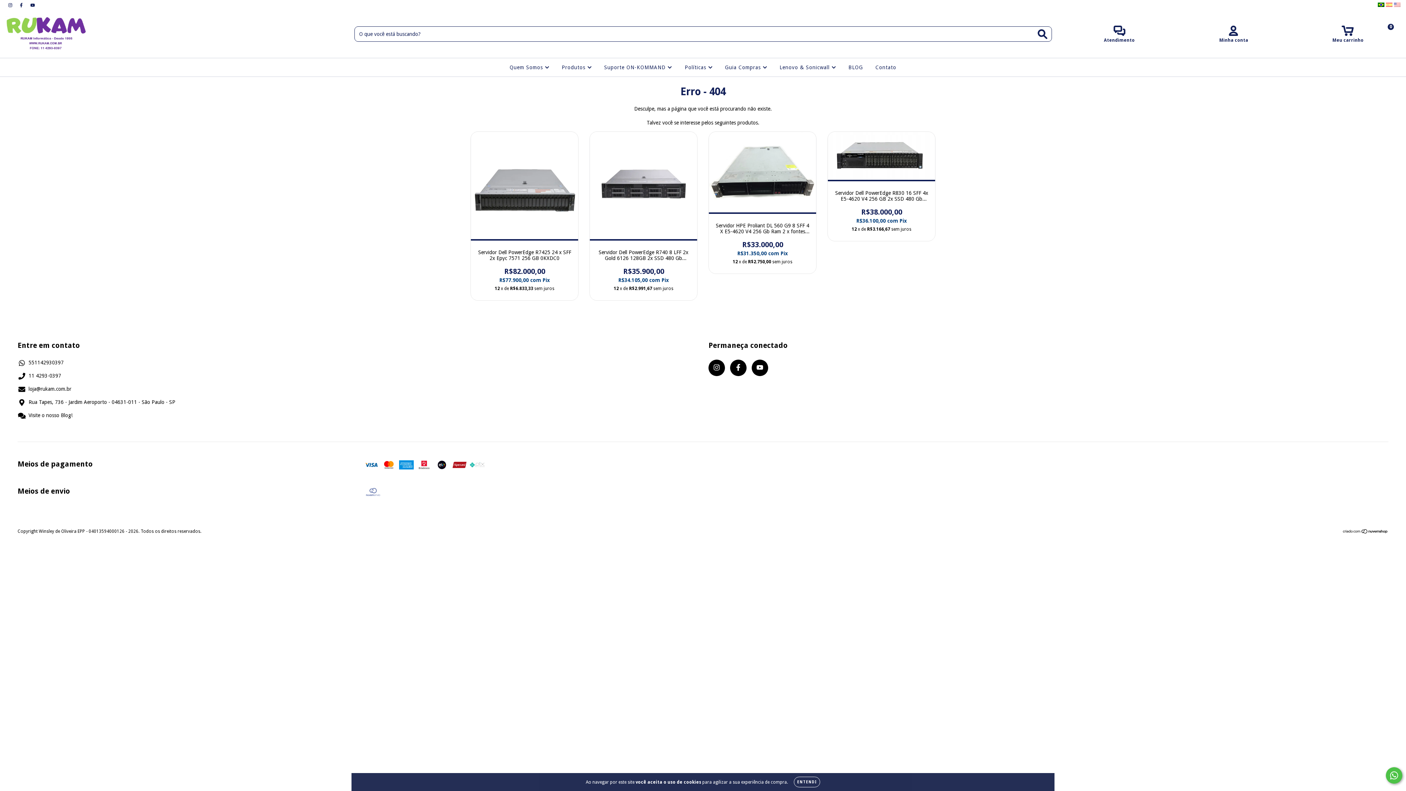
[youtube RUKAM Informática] (32, 5)
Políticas (696, 67)
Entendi (807, 782)
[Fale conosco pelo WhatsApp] (1394, 775)
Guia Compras (744, 67)
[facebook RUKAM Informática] (21, 5)
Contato (885, 67)
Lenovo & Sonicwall (806, 67)
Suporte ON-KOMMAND (635, 67)
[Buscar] (1042, 34)
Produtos (574, 67)
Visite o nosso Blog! (50, 415)
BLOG (855, 67)
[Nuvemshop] (1365, 532)
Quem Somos (527, 67)
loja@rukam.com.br (50, 389)
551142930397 (46, 362)
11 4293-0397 (45, 376)
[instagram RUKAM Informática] (10, 5)
